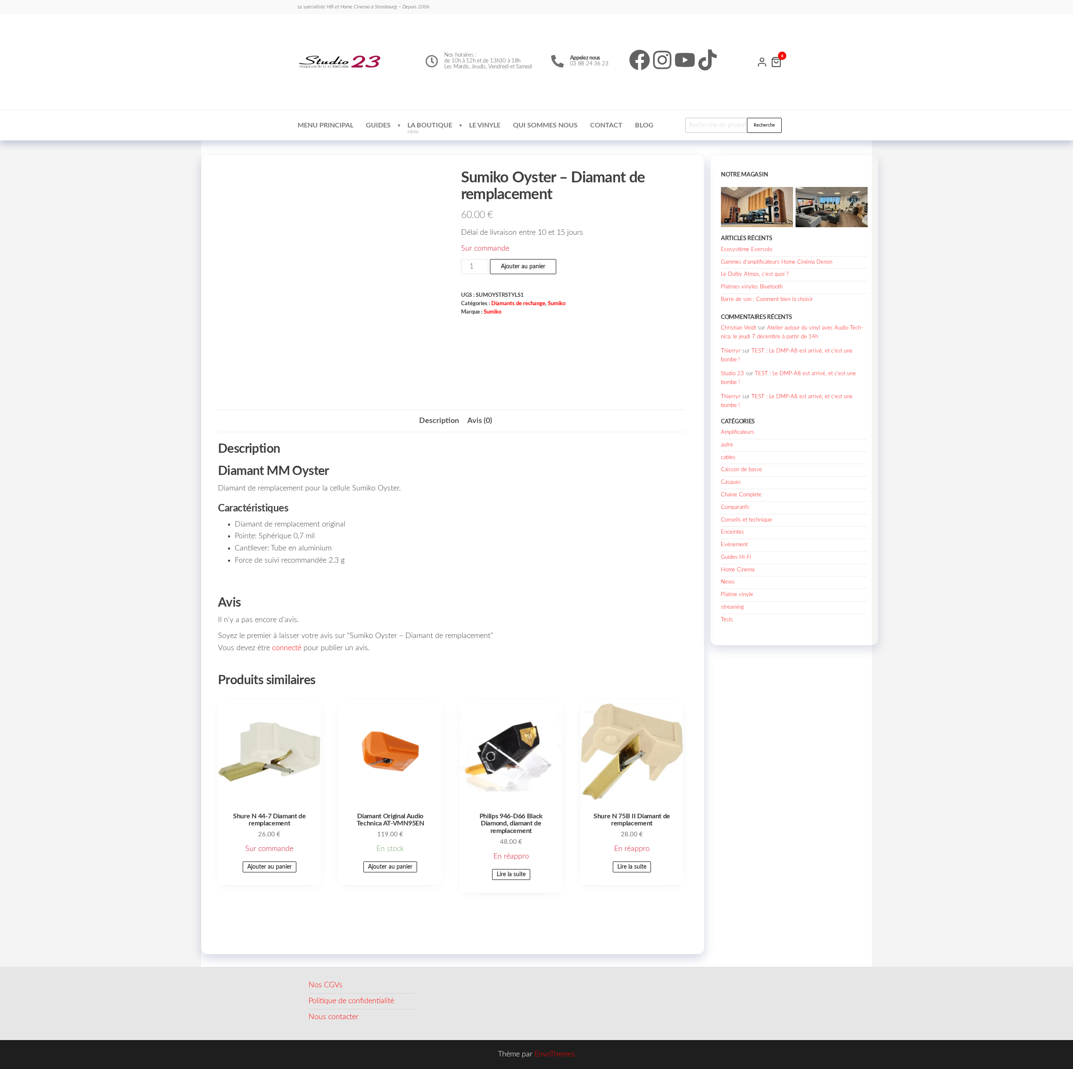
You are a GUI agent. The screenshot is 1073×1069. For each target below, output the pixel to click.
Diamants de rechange (518, 303)
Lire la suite (511, 874)
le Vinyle (484, 125)
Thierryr (731, 351)
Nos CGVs (325, 985)
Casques (731, 482)
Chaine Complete (741, 495)
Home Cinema (737, 570)
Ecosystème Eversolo (746, 249)
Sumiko (556, 303)
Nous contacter (333, 1017)
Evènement (734, 544)
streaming (732, 607)
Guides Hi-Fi (736, 557)
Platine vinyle (737, 594)
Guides (378, 125)
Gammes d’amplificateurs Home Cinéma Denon (776, 262)
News (728, 582)
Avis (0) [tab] (479, 421)
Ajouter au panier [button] (269, 867)
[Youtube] (684, 59)
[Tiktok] (707, 59)
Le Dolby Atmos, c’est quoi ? (755, 274)
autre (727, 445)
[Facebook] (639, 59)
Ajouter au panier (523, 267)
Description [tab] (439, 421)
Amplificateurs (737, 432)
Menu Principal (325, 125)
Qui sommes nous (545, 125)
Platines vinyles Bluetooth (752, 287)
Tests (727, 620)
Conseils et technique (746, 520)
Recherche (764, 125)
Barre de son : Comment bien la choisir (767, 299)
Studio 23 (732, 373)
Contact (606, 125)
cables (728, 457)
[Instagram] (662, 59)
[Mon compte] (762, 61)
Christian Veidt (738, 328)
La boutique (429, 128)
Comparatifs (735, 507)
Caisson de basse (741, 469)
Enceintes (732, 532)
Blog (644, 125)
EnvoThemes (554, 1054)
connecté (286, 648)
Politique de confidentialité (351, 1001)
